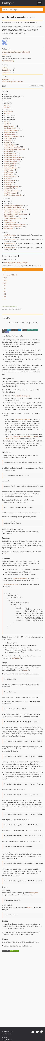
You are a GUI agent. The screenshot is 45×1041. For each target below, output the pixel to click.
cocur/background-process (13, 206)
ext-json (7, 107)
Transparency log (8, 61)
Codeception (33, 893)
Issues (4, 54)
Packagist (8, 3)
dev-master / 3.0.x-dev (10, 275)
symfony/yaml (9, 166)
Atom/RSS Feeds (6, 1034)
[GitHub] (41, 1032)
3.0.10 (5, 280)
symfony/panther (10, 153)
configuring (16, 658)
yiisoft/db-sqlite (9, 180)
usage (25, 670)
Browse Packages (7, 1040)
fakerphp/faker (9, 216)
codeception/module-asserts (14, 210)
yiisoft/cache (8, 174)
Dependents (6, 70)
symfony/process (10, 155)
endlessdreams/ (12, 17)
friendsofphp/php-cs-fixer (13, 218)
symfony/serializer (10, 162)
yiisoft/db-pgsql (9, 243)
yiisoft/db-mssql (9, 235)
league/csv (7, 220)
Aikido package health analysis (13, 81)
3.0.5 (4, 294)
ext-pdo (6, 113)
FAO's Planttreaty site (22, 396)
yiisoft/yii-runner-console (13, 195)
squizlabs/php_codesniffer (13, 227)
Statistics (4, 1037)
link (6, 554)
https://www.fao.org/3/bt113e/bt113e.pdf (23, 436)
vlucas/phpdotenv (10, 168)
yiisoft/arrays (8, 172)
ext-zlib (6, 124)
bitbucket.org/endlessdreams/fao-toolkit (16, 52)
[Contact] (32, 1032)
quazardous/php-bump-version (15, 224)
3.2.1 (4, 269)
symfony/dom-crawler (11, 147)
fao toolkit (12, 263)
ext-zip (6, 122)
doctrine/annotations (11, 130)
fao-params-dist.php (12, 438)
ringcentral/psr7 (9, 145)
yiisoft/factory (9, 182)
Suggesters (6, 72)
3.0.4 (4, 297)
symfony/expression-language (14, 149)
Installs (4, 68)
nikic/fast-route (9, 134)
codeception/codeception (13, 208)
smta (19, 263)
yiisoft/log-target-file (11, 187)
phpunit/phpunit (10, 222)
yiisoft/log (7, 185)
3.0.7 (4, 289)
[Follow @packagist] (37, 1032)
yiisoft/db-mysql (9, 239)
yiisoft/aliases (9, 170)
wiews (25, 263)
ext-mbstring (8, 111)
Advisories (5, 79)
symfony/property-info (12, 159)
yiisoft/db (7, 178)
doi (6, 263)
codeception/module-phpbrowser (16, 214)
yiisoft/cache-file (9, 176)
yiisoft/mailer (8, 189)
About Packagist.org (7, 1031)
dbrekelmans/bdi (10, 128)
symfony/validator (10, 164)
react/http (7, 141)
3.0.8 (4, 286)
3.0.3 (4, 299)
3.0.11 (5, 278)
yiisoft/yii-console (10, 193)
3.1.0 (4, 272)
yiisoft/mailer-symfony (12, 191)
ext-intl (6, 105)
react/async (8, 139)
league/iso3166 (9, 132)
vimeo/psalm (8, 229)
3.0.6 (4, 291)
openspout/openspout (12, 136)
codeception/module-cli (12, 212)
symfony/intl (8, 151)
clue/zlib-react (9, 126)
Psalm (29, 907)
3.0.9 (4, 283)
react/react (8, 143)
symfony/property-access (13, 157)
